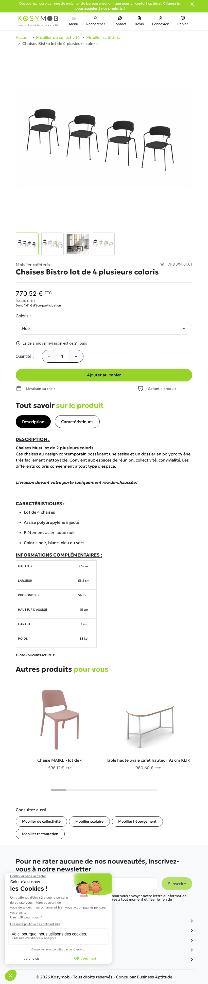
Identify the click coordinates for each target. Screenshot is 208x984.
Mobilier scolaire (89, 821)
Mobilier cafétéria (33, 264)
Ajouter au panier (104, 374)
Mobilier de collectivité (41, 821)
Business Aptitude (154, 976)
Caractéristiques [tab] (77, 421)
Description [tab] (33, 421)
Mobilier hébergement (137, 821)
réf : (163, 264)
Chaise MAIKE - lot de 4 (60, 760)
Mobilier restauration (40, 834)
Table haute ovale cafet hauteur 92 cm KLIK (148, 760)
